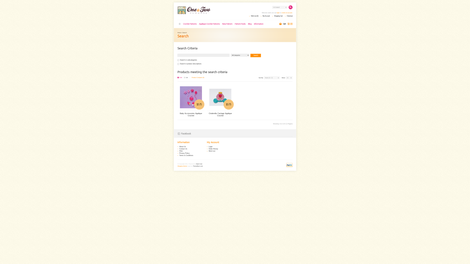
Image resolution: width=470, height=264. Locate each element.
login (278, 12)
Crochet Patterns (190, 24)
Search (184, 32)
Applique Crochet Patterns (209, 24)
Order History (213, 149)
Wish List (212, 151)
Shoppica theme (182, 166)
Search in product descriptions (190, 64)
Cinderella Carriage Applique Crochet (220, 114)
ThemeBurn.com (198, 166)
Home (179, 24)
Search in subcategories (188, 60)
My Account (266, 16)
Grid (180, 77)
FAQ (180, 151)
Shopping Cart (278, 16)
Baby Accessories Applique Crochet (191, 114)
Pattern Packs (240, 24)
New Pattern (227, 24)
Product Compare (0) (198, 77)
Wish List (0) (254, 16)
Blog (250, 24)
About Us (182, 147)
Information (258, 24)
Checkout (290, 16)
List (187, 77)
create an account (286, 12)
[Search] (291, 7)
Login (210, 147)
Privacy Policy (184, 153)
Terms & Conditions (186, 155)
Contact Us (183, 149)
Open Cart (199, 164)
